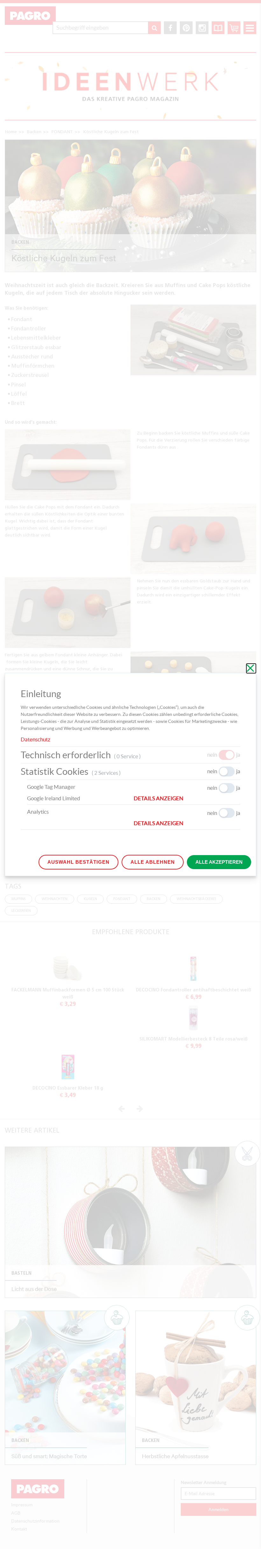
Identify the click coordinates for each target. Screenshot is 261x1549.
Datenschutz (35, 739)
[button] (187, 798)
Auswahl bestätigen (78, 862)
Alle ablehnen (152, 862)
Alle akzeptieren (219, 862)
